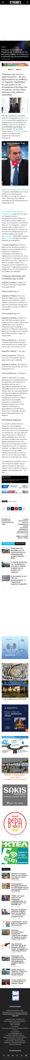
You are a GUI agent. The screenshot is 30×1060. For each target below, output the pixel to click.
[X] (12, 508)
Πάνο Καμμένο (18, 131)
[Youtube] (26, 1055)
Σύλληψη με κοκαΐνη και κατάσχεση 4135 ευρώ (8, 521)
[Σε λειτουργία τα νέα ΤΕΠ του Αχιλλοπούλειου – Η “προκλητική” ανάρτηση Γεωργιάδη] (6, 578)
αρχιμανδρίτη (8, 236)
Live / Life (3, 39)
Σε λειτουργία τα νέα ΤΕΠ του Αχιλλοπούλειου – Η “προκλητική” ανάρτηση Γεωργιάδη (18, 580)
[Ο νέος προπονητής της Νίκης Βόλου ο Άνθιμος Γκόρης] (6, 982)
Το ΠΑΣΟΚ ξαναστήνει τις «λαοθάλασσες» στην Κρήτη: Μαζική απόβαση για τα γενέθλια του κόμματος (19, 567)
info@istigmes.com (17, 1033)
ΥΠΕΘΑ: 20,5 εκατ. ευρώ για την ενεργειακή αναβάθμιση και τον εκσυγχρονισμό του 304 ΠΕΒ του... (18, 900)
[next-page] (5, 588)
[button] (27, 2)
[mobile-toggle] (3, 2)
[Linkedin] (20, 508)
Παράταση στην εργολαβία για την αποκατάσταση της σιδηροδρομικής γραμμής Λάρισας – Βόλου (18, 553)
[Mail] (12, 1055)
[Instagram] (8, 1055)
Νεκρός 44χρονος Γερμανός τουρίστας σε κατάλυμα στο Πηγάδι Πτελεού (19, 972)
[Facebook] (8, 508)
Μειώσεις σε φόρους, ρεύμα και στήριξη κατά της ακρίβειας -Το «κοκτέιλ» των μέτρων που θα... (19, 913)
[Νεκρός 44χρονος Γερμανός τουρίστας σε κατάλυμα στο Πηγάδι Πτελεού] (6, 972)
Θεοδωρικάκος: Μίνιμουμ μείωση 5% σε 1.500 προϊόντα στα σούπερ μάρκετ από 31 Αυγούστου (19, 887)
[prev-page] (3, 588)
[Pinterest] (16, 508)
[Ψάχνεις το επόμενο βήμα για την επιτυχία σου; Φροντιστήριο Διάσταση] (6, 876)
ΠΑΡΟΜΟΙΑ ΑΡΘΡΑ (8, 544)
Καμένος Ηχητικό (12, 501)
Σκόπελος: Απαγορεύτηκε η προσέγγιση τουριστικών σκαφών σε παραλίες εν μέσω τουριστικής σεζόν (19, 934)
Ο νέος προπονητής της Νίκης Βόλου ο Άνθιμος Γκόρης (18, 981)
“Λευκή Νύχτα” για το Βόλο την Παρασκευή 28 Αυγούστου (19, 923)
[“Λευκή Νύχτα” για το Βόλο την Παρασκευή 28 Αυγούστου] (6, 924)
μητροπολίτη (8, 238)
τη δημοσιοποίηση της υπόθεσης (16, 189)
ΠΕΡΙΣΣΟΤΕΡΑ (20, 544)
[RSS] (17, 1055)
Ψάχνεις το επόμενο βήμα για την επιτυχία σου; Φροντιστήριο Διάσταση (19, 876)
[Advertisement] (15, 21)
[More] (24, 508)
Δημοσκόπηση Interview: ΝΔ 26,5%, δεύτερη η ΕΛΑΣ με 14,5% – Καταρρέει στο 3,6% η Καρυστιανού (19, 947)
